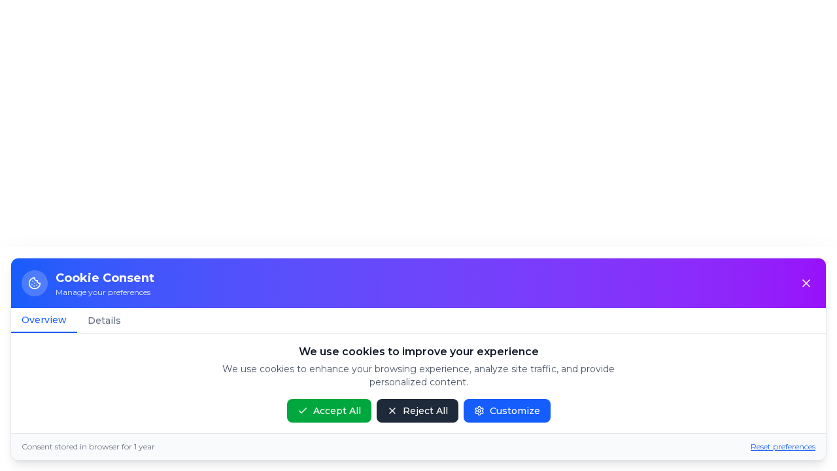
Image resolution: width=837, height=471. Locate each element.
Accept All (337, 411)
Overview (44, 320)
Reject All (425, 411)
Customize (515, 411)
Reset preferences (783, 446)
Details (104, 320)
